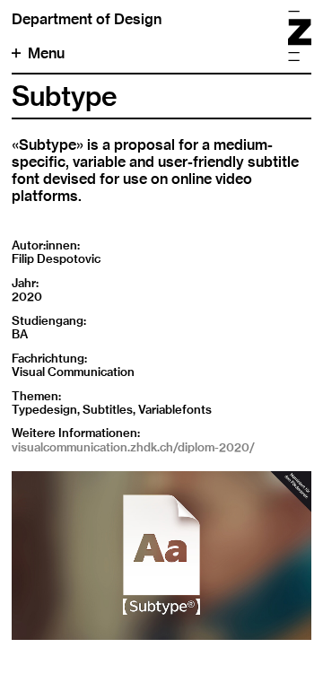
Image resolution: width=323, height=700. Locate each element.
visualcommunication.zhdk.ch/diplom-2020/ (133, 447)
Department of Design (87, 19)
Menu (46, 53)
